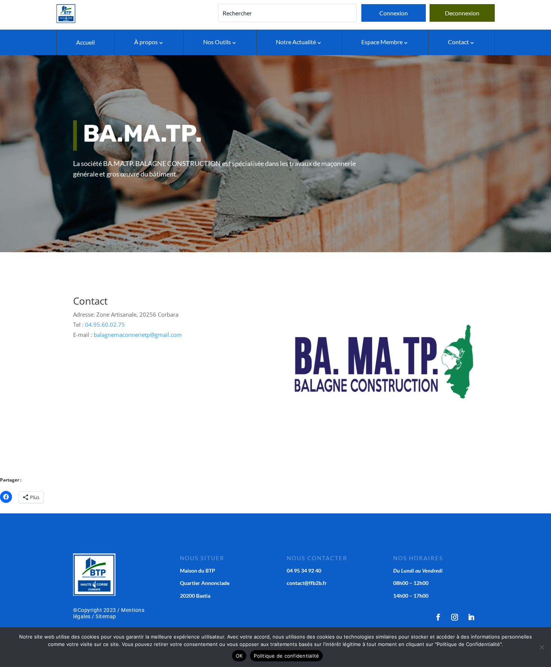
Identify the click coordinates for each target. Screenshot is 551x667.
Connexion (393, 12)
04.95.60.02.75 (105, 324)
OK (239, 656)
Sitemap (106, 616)
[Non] (541, 647)
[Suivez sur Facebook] (438, 617)
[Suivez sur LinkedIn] (471, 617)
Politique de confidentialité (286, 656)
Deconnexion (462, 12)
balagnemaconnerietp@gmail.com (138, 334)
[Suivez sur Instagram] (454, 617)
